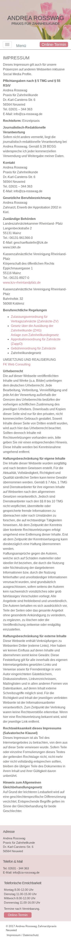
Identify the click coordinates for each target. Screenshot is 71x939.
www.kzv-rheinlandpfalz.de (22, 282)
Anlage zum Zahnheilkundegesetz (35, 335)
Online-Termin (54, 44)
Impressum (14, 935)
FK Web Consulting (16, 364)
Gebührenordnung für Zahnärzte (33, 348)
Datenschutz (31, 935)
